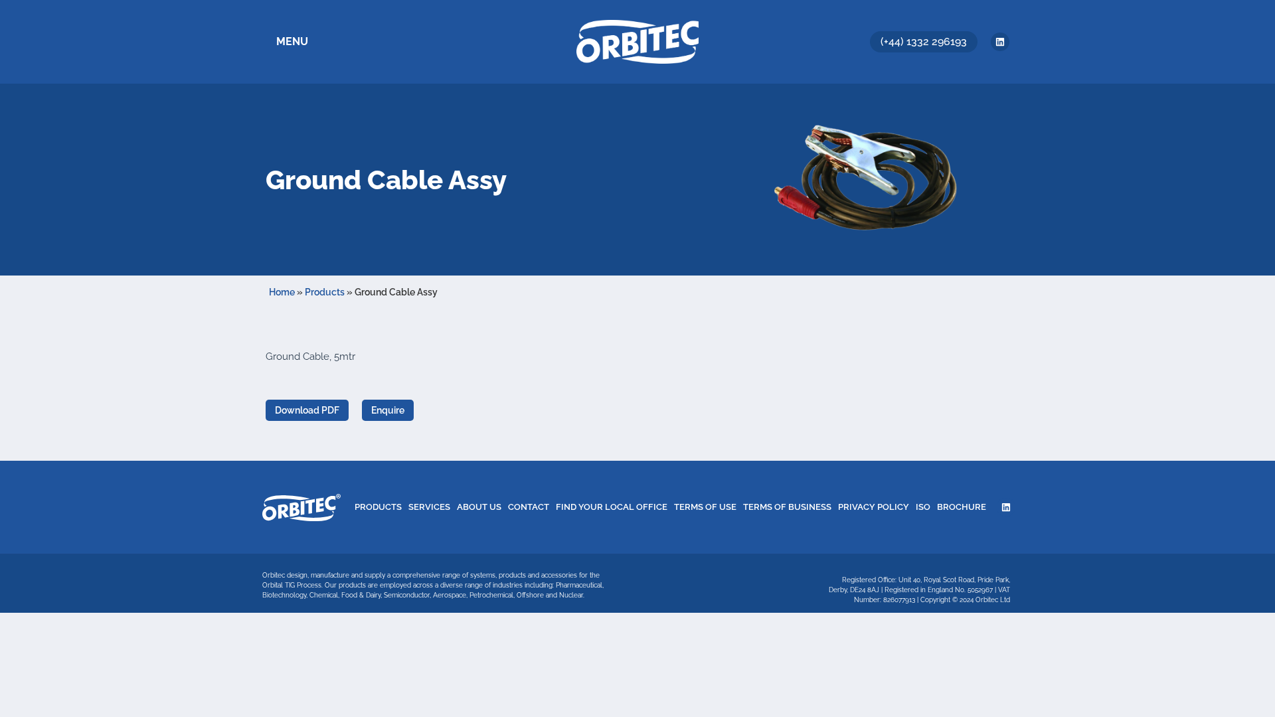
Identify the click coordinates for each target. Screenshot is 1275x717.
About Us (479, 507)
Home (282, 292)
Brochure (961, 507)
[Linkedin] (1000, 42)
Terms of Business (787, 507)
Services (429, 507)
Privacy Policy (873, 507)
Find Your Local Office (611, 507)
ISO (923, 507)
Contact (528, 507)
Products (325, 292)
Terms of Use (705, 507)
